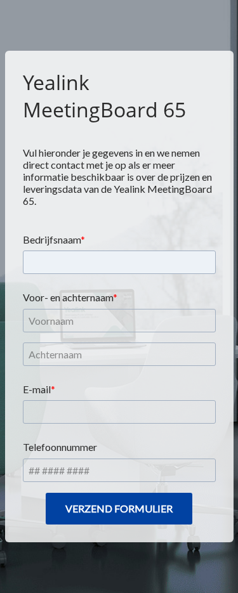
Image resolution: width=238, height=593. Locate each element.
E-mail (37, 389)
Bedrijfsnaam (52, 239)
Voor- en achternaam (68, 297)
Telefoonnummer (60, 447)
